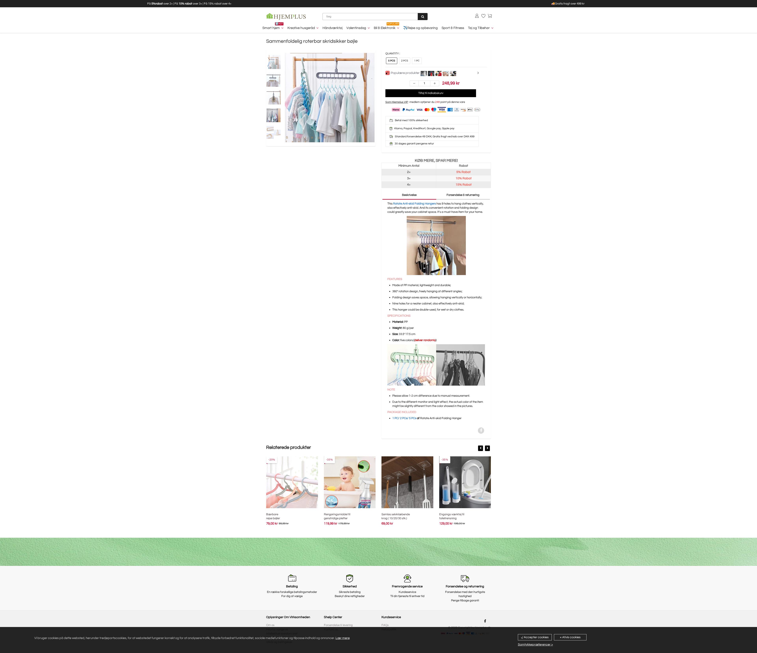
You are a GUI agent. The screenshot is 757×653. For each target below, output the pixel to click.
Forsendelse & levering (338, 625)
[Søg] (423, 16)
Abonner (417, 555)
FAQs (385, 625)
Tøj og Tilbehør (479, 28)
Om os (270, 625)
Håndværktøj (332, 28)
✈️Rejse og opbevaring (420, 28)
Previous (270, 106)
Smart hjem (271, 28)
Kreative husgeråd (301, 28)
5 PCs (391, 60)
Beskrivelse (409, 194)
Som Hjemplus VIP (396, 102)
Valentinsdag (356, 28)
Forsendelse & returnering (463, 194)
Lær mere (343, 638)
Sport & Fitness (453, 28)
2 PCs (404, 60)
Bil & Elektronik (384, 28)
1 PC (417, 60)
